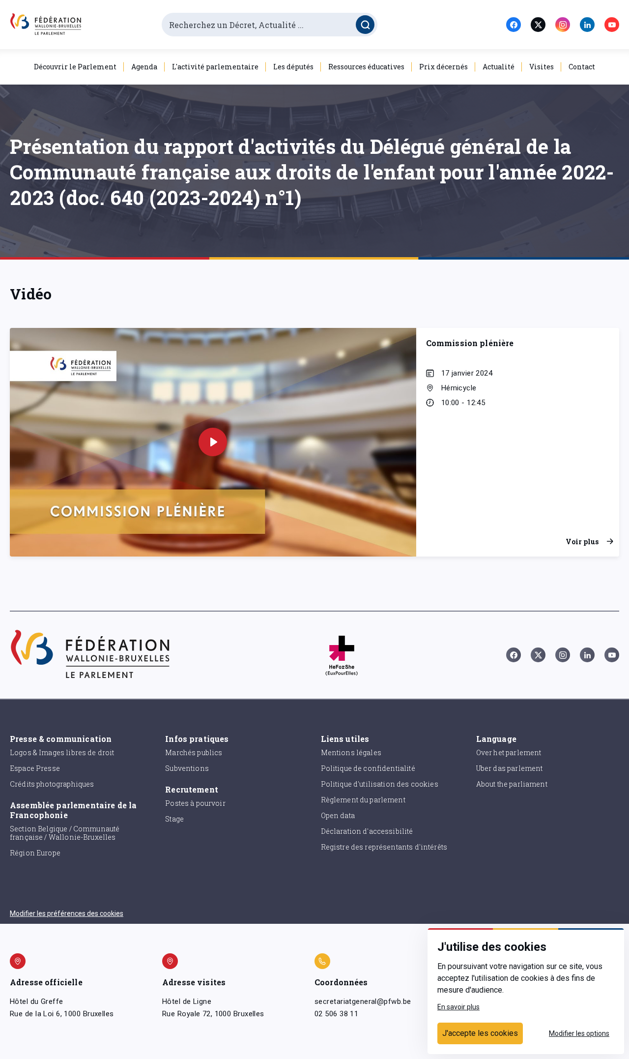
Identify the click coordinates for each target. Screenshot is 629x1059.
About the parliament (511, 784)
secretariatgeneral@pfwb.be (362, 1001)
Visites (541, 66)
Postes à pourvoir (195, 803)
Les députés (293, 66)
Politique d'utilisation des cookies (379, 784)
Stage (174, 819)
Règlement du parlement (363, 799)
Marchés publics (193, 752)
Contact (582, 66)
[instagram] (562, 24)
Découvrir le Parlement (75, 66)
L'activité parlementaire (215, 66)
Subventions (187, 768)
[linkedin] (587, 24)
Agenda (144, 66)
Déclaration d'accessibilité (367, 831)
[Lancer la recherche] (365, 24)
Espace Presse (35, 768)
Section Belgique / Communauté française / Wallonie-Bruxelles (64, 833)
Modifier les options (579, 1033)
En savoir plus (458, 1007)
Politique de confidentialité (368, 768)
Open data (338, 815)
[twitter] (538, 24)
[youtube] (611, 24)
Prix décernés (443, 66)
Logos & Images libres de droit (62, 752)
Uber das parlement (509, 768)
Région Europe (35, 852)
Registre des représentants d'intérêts (384, 847)
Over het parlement (509, 752)
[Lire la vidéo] (213, 442)
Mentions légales (351, 752)
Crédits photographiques (52, 784)
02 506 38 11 (336, 1013)
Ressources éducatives (366, 66)
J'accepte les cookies (480, 1033)
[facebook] (513, 24)
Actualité (499, 66)
